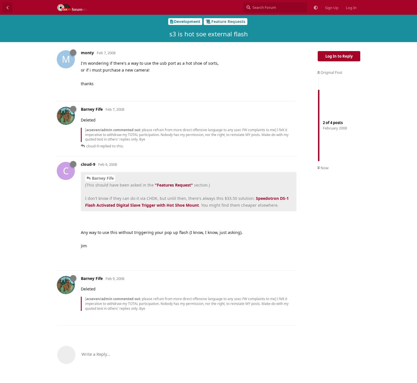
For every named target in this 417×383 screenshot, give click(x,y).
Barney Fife (103, 178)
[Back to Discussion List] (7, 7)
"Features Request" (174, 185)
